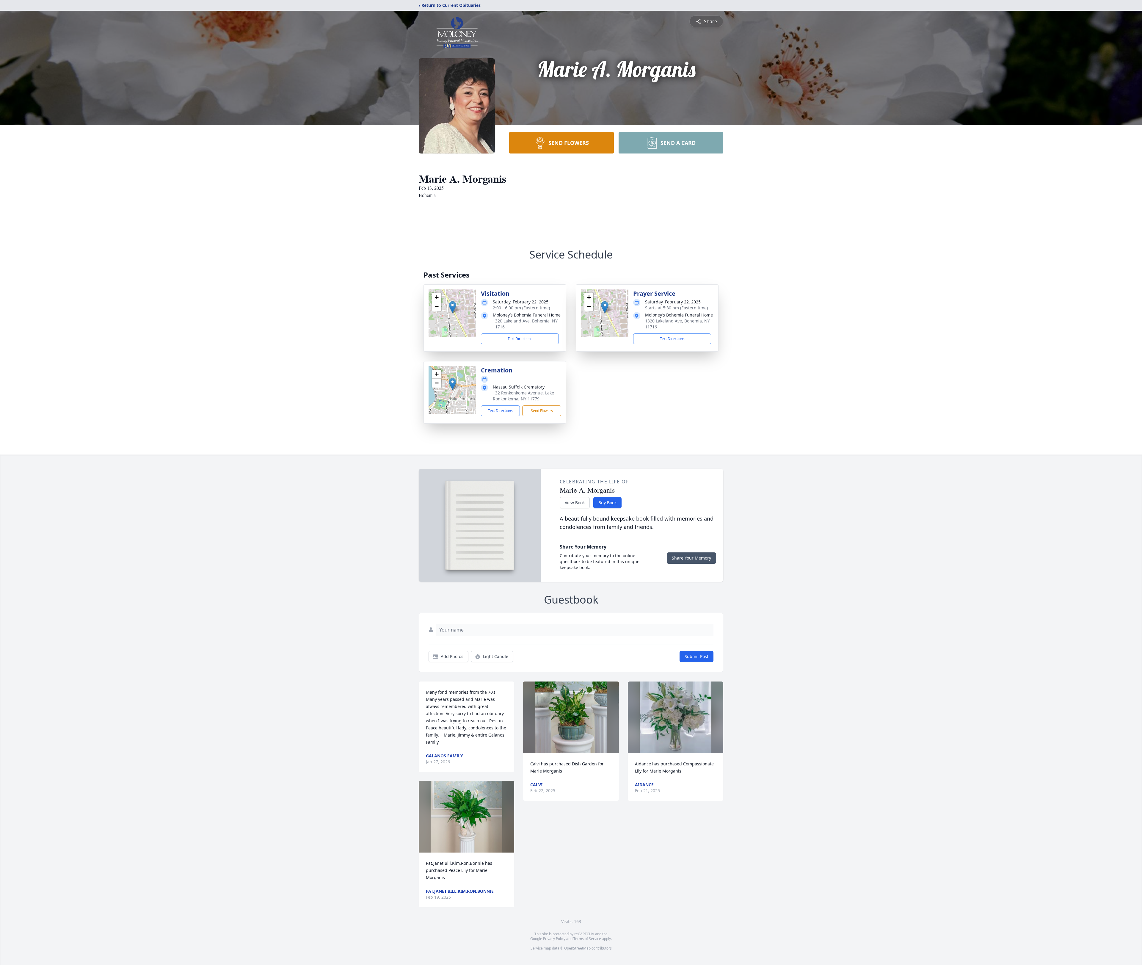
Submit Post (696, 656)
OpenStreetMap (577, 948)
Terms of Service (587, 938)
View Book (575, 502)
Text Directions (520, 338)
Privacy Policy (554, 938)
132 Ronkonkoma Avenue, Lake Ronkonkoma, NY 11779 (523, 396)
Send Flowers (542, 410)
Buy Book (607, 502)
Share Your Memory (691, 558)
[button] (452, 307)
